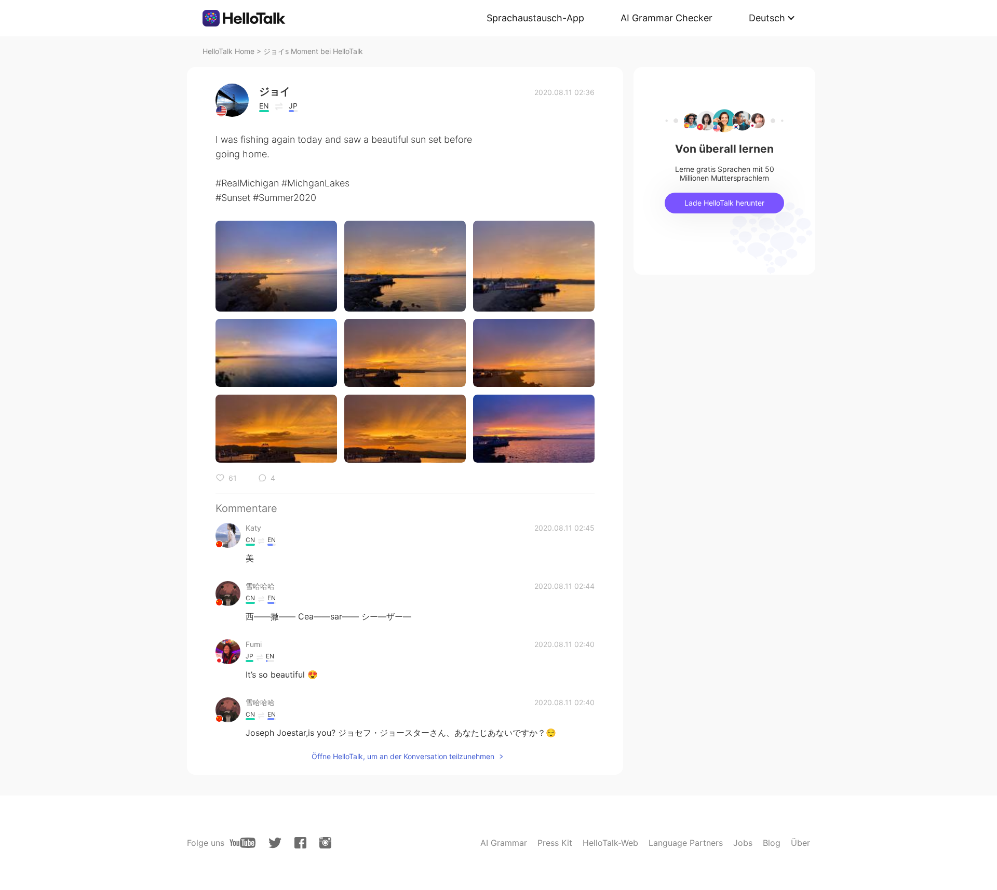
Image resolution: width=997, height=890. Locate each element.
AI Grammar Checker (666, 17)
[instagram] (325, 842)
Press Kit (554, 843)
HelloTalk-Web (610, 843)
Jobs (742, 843)
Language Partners (686, 843)
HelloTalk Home (228, 51)
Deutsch (767, 17)
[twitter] (274, 843)
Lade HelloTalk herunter (724, 202)
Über (800, 843)
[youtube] (242, 843)
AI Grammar (503, 843)
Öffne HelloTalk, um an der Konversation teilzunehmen (403, 756)
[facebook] (300, 842)
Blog (771, 843)
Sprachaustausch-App (535, 17)
